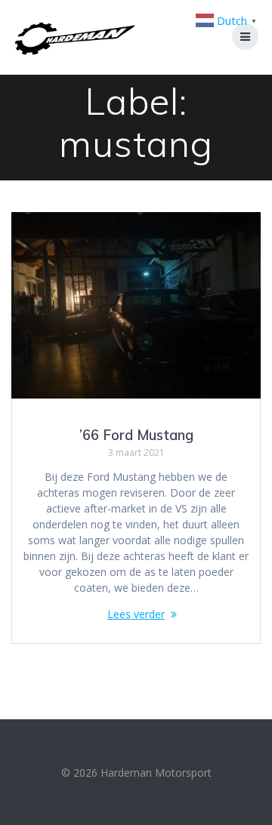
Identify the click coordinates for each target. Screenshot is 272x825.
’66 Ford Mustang (136, 435)
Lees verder (136, 614)
